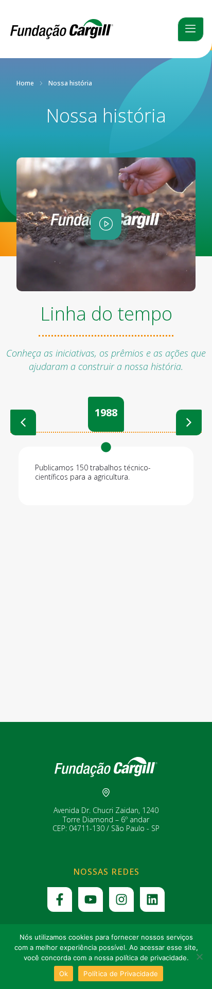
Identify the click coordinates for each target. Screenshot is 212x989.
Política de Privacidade (120, 973)
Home (25, 83)
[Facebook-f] (59, 899)
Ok (63, 973)
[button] (23, 422)
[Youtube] (90, 899)
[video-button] (106, 224)
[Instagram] (121, 899)
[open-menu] (191, 29)
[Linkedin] (152, 899)
